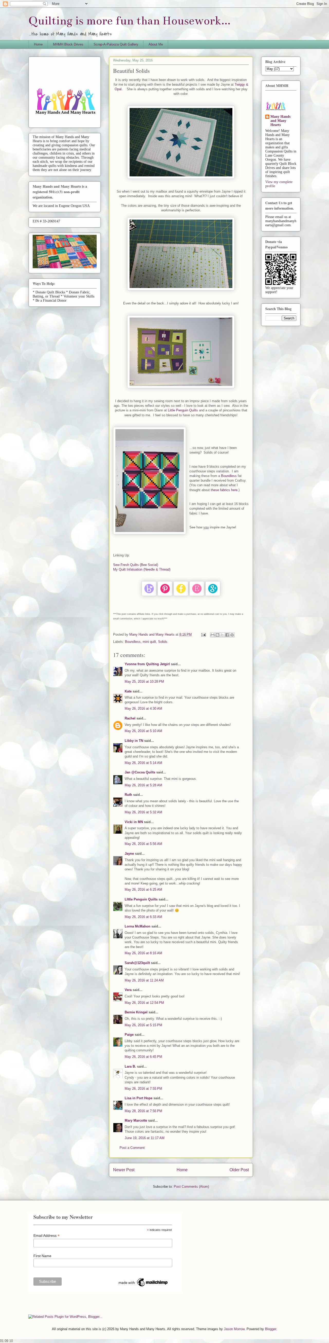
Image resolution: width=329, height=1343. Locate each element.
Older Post (239, 1170)
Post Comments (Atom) (191, 1186)
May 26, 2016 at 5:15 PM (143, 1025)
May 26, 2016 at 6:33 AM (143, 917)
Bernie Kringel (136, 1012)
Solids (162, 642)
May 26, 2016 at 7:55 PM (143, 1088)
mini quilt (149, 642)
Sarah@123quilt (137, 963)
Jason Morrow (234, 1329)
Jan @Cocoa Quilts (140, 772)
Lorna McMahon (137, 926)
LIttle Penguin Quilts (141, 899)
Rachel (130, 718)
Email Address (46, 1235)
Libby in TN (134, 741)
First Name (42, 1256)
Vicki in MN (134, 822)
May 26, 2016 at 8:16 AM (143, 953)
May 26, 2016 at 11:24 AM (144, 980)
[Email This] (212, 634)
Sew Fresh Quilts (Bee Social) (135, 565)
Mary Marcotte (136, 1120)
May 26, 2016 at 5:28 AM (143, 785)
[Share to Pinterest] (232, 634)
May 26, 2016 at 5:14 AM (143, 763)
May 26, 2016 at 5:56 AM (143, 844)
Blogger (270, 1329)
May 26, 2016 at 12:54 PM (144, 1003)
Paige (129, 1034)
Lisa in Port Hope (138, 1098)
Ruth (128, 795)
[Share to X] (222, 634)
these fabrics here (224, 490)
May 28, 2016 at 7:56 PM (143, 1111)
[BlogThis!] (217, 634)
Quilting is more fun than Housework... (130, 21)
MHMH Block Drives (68, 44)
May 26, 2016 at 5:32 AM (143, 812)
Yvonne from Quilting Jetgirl (147, 664)
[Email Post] (203, 634)
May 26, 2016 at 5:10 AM (143, 731)
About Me (156, 44)
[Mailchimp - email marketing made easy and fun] (143, 1286)
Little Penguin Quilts (183, 410)
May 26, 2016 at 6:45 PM (143, 1057)
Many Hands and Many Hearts (280, 121)
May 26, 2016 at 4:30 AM (143, 708)
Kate (128, 691)
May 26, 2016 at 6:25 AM (143, 889)
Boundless (229, 476)
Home (38, 44)
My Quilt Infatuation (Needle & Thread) (141, 569)
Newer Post (123, 1170)
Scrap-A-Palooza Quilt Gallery (116, 44)
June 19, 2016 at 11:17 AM (144, 1138)
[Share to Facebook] (227, 634)
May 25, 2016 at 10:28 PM (144, 681)
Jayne (129, 853)
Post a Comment (132, 1148)
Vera (128, 990)
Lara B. (130, 1066)
